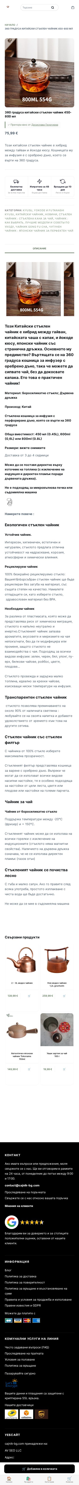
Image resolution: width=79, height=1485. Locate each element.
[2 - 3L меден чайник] (22, 959)
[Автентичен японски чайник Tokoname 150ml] (22, 1029)
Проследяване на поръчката (25, 1192)
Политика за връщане (20, 1365)
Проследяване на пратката (24, 1353)
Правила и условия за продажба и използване (38, 1299)
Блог (8, 1270)
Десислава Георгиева (44, 124)
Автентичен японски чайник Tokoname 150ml (22, 1056)
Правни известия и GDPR (23, 1305)
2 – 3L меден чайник (22, 983)
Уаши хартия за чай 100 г (57, 1055)
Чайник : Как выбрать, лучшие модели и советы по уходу (37, 222)
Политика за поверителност (25, 1282)
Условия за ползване (20, 1359)
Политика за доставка (20, 1276)
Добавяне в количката (42, 1468)
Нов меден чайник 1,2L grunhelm (57, 984)
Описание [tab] (39, 248)
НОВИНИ (51, 214)
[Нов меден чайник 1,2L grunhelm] (56, 959)
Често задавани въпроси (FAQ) (27, 1347)
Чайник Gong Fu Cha (31, 226)
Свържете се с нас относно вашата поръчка (36, 1198)
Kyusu (27, 210)
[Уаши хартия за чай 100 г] (56, 1029)
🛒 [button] (29, 995)
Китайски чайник (30, 214)
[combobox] (35, 7)
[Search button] (52, 7)
